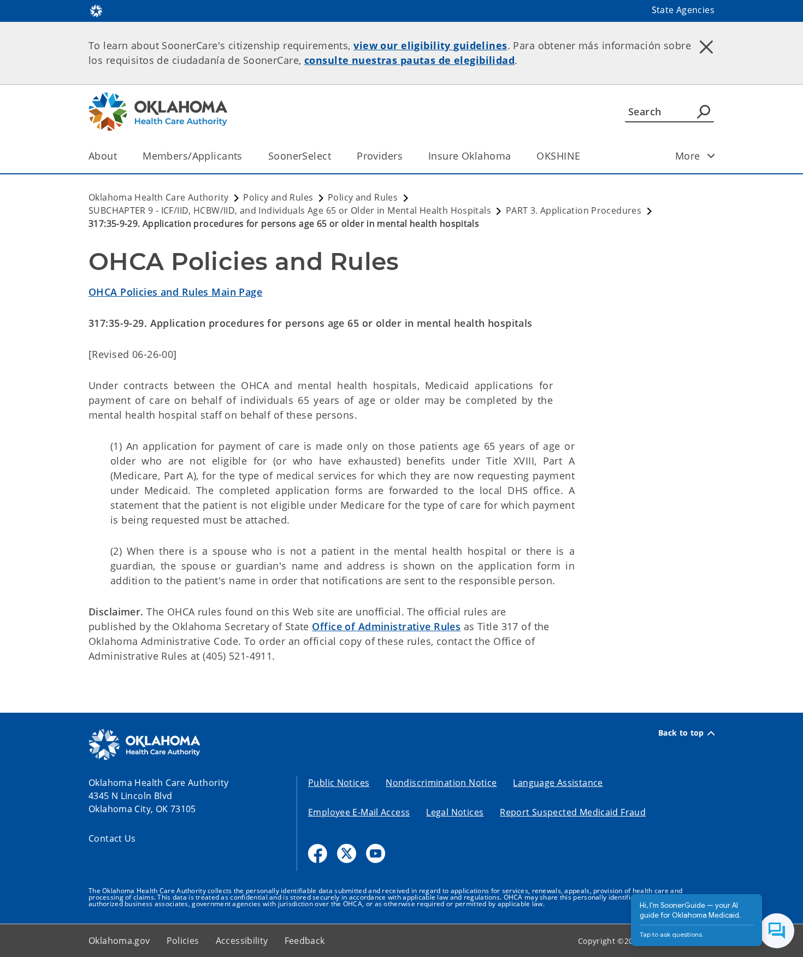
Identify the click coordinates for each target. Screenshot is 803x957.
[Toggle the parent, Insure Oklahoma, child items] (514, 156)
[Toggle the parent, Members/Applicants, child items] (246, 156)
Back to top (681, 733)
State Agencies (683, 10)
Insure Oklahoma (469, 155)
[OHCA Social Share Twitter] (346, 853)
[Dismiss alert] (706, 46)
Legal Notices (454, 812)
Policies (183, 941)
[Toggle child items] (711, 156)
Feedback (305, 941)
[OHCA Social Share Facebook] (317, 853)
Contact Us (112, 838)
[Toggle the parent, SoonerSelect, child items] (334, 156)
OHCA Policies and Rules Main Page (175, 291)
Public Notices (338, 783)
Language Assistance (558, 783)
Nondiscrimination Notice (441, 783)
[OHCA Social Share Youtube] (375, 853)
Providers (380, 155)
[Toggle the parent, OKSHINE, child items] (583, 156)
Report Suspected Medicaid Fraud (573, 812)
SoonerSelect (299, 155)
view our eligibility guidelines (430, 45)
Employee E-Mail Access (359, 812)
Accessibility (242, 941)
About (102, 155)
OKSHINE (558, 155)
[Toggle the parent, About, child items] (120, 156)
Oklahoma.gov (119, 941)
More (687, 155)
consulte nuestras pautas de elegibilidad (409, 60)
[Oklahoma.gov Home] (96, 9)
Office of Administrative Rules (386, 626)
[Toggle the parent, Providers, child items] (406, 156)
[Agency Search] (704, 111)
